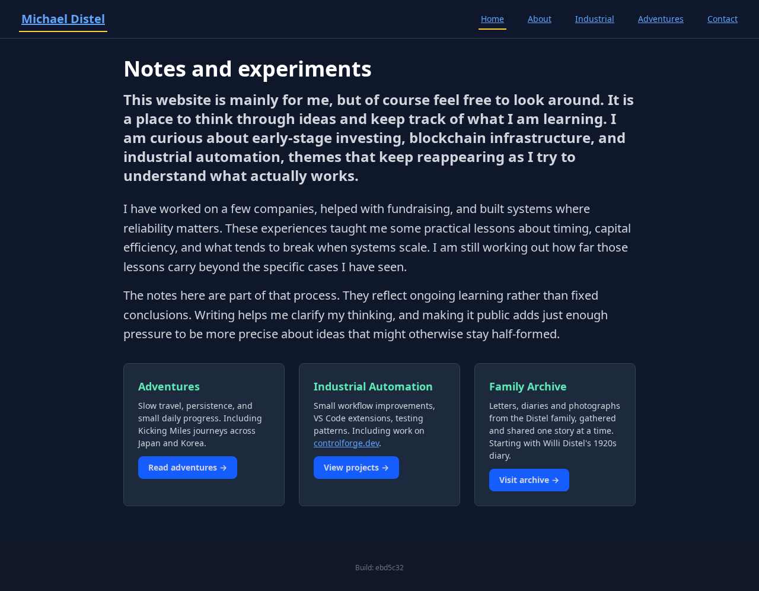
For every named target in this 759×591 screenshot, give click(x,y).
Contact (722, 18)
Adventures (661, 18)
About (539, 18)
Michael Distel (63, 19)
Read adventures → (187, 467)
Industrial (594, 18)
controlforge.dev (346, 443)
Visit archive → (529, 479)
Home (492, 18)
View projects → (356, 467)
